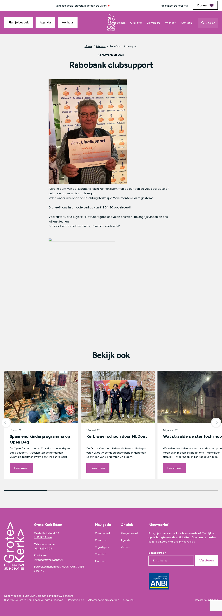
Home (88, 46)
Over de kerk (117, 22)
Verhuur (67, 22)
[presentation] (6, 423)
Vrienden (170, 22)
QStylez (213, 600)
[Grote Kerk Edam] (111, 22)
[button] (25, 490)
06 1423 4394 (43, 548)
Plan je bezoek (18, 22)
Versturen (206, 560)
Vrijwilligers (153, 22)
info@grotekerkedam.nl (48, 559)
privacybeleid (187, 541)
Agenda (45, 22)
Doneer (202, 5)
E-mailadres (157, 552)
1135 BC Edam (43, 537)
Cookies (128, 600)
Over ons (136, 22)
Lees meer (21, 468)
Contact (186, 22)
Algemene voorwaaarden (103, 600)
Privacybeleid (76, 600)
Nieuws (101, 46)
